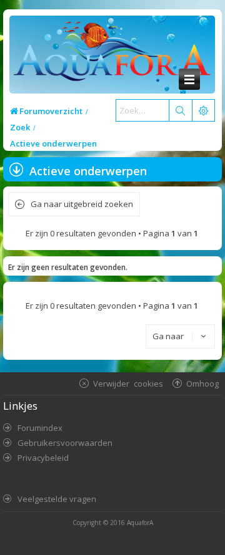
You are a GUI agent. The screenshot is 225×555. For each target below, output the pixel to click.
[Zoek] (180, 110)
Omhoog (202, 383)
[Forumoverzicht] (109, 54)
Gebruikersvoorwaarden (65, 442)
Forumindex (40, 427)
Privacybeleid (43, 457)
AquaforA (140, 522)
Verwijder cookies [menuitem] (128, 383)
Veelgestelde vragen (57, 498)
